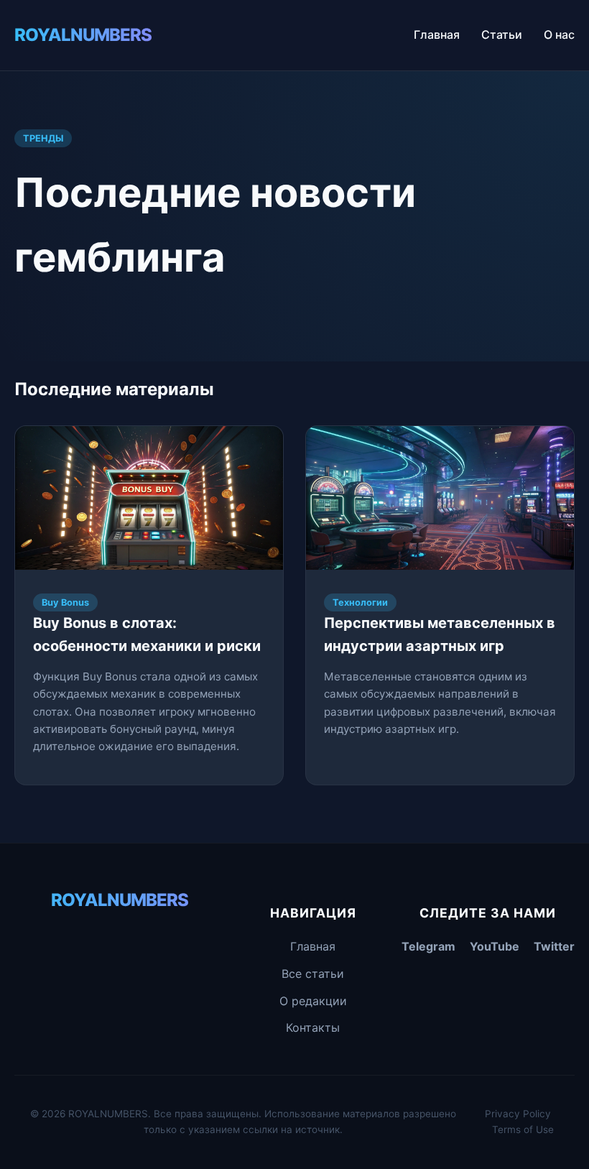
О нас (559, 34)
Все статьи (313, 973)
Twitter (554, 946)
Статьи (501, 34)
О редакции (313, 1001)
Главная (437, 34)
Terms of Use (523, 1129)
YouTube (494, 946)
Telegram (428, 946)
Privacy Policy (518, 1113)
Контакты (313, 1027)
